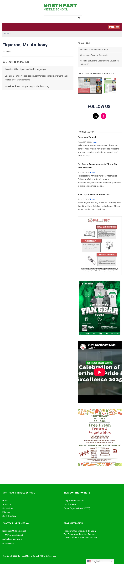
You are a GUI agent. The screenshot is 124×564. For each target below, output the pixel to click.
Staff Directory (9, 516)
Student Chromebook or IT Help (94, 49)
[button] (114, 27)
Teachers (6, 52)
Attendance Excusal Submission (94, 55)
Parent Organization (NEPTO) (77, 508)
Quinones (73, 531)
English (95, 561)
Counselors (7, 508)
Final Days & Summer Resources (93, 194)
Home (6, 34)
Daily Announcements (74, 500)
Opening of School (87, 137)
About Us (6, 504)
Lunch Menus (70, 504)
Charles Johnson (71, 537)
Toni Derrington (71, 534)
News (95, 142)
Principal (6, 512)
